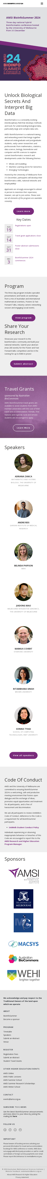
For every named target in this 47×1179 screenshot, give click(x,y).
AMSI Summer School (12, 1080)
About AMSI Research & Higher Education (22, 1175)
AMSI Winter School (11, 1087)
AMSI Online (8, 1073)
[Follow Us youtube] (20, 1130)
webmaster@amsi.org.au (31, 1171)
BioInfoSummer (10, 1016)
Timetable (7, 1031)
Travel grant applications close (28, 235)
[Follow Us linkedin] (10, 1130)
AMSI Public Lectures (12, 1076)
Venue (6, 1042)
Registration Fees (10, 1054)
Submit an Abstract (11, 1038)
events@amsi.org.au (11, 1099)
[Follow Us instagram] (15, 1130)
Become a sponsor (11, 1019)
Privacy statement (22, 1177)
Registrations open (23, 225)
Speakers (7, 1035)
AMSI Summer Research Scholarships (19, 1083)
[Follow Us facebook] (5, 1130)
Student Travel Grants (12, 1061)
